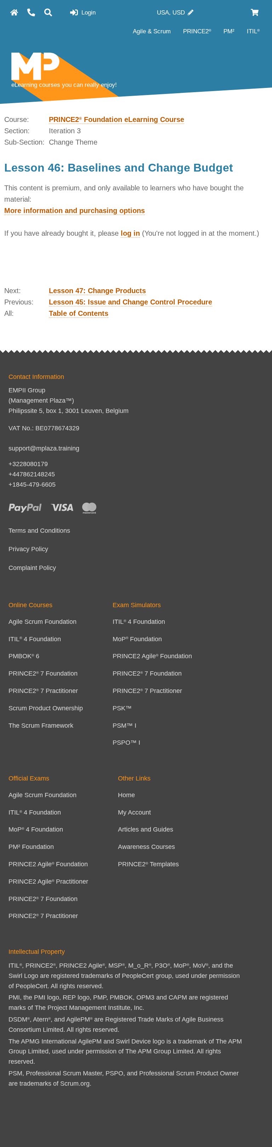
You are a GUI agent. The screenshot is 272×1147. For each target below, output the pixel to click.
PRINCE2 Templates (148, 864)
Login (88, 12)
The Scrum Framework (40, 725)
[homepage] (14, 12)
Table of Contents (78, 313)
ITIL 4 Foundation (34, 639)
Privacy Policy (28, 549)
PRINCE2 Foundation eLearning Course (116, 119)
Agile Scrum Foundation (42, 621)
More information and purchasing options (74, 210)
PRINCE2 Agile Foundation (152, 656)
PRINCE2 (197, 31)
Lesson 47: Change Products (97, 291)
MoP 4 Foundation (35, 829)
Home (126, 795)
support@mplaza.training (43, 448)
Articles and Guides (145, 829)
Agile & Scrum (152, 31)
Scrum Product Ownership (45, 708)
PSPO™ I (126, 742)
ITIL (253, 31)
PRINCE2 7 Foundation (43, 673)
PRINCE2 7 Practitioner (43, 690)
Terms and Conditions (39, 530)
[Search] (48, 12)
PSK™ (122, 708)
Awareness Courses (146, 846)
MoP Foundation (137, 639)
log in (130, 233)
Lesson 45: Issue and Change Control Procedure (130, 302)
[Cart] (255, 12)
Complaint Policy (32, 567)
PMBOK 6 (23, 656)
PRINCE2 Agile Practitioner (48, 881)
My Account (134, 812)
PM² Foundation (31, 846)
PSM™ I (124, 725)
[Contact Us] (31, 12)
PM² (229, 31)
